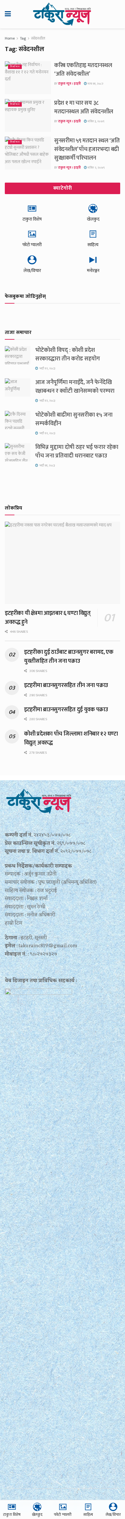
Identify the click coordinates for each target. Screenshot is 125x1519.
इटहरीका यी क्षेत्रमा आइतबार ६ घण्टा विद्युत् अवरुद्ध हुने (48, 617)
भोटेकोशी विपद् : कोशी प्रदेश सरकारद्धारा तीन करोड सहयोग (67, 354)
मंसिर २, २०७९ (96, 167)
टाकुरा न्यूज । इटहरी (69, 83)
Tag (23, 38)
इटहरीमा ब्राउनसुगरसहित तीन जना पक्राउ (66, 685)
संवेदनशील (38, 38)
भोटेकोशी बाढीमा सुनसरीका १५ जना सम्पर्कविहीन (74, 419)
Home (10, 38)
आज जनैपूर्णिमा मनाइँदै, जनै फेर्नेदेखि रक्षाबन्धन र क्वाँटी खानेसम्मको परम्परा (74, 387)
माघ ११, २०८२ (95, 83)
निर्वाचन (15, 66)
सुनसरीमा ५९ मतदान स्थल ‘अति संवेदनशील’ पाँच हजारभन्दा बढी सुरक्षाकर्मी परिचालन (87, 149)
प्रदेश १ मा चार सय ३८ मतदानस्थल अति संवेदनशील (83, 107)
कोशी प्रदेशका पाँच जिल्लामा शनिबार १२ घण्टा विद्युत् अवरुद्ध (71, 738)
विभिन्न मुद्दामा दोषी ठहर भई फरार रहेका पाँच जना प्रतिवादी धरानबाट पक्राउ (76, 451)
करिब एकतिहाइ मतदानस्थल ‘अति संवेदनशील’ (83, 70)
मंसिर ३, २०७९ (95, 121)
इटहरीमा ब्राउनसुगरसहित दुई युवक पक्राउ (66, 709)
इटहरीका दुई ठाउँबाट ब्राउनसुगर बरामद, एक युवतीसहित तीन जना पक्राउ (68, 656)
